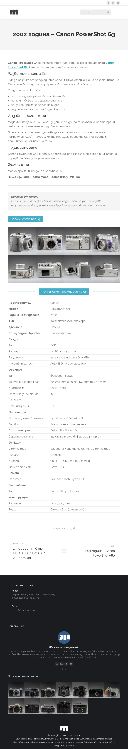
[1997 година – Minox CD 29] (96, 690)
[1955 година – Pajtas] (64, 690)
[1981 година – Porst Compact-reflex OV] (64, 706)
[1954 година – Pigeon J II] (16, 690)
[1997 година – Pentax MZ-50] (48, 690)
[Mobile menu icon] (117, 12)
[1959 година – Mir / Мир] (48, 706)
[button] (62, 669)
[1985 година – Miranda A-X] (32, 706)
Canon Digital (68, 528)
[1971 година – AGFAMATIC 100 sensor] (80, 706)
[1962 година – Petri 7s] (32, 690)
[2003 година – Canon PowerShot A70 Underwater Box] (112, 690)
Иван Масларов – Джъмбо (64, 647)
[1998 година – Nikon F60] (16, 706)
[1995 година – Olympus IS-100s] (80, 690)
